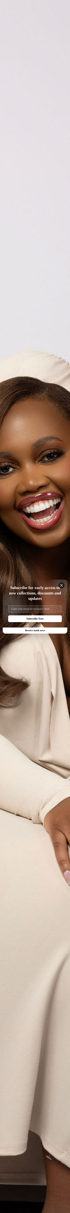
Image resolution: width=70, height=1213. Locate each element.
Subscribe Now (35, 618)
